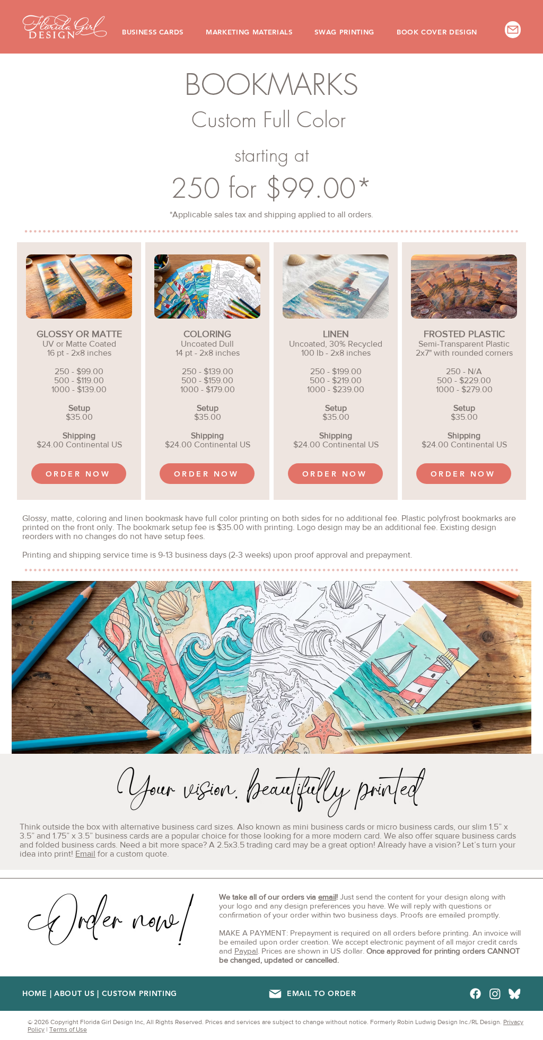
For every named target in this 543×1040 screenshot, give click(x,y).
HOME (34, 993)
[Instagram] (495, 993)
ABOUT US (74, 993)
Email (85, 853)
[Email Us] (513, 29)
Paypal (246, 950)
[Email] (275, 993)
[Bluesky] (514, 993)
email (327, 896)
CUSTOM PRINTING (140, 993)
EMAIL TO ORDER (321, 993)
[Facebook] (475, 993)
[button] (160, 32)
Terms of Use (68, 1029)
